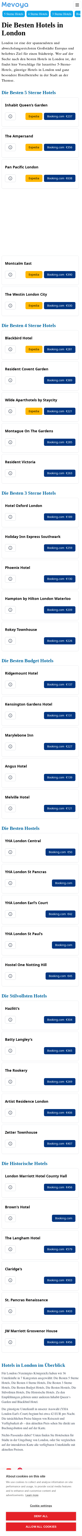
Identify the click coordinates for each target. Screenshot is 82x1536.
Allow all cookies (41, 1526)
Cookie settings (41, 1505)
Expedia (34, 116)
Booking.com (59, 116)
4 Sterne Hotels (37, 14)
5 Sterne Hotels (13, 14)
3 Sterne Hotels (61, 14)
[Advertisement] (40, 222)
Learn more (31, 1495)
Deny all (41, 1516)
